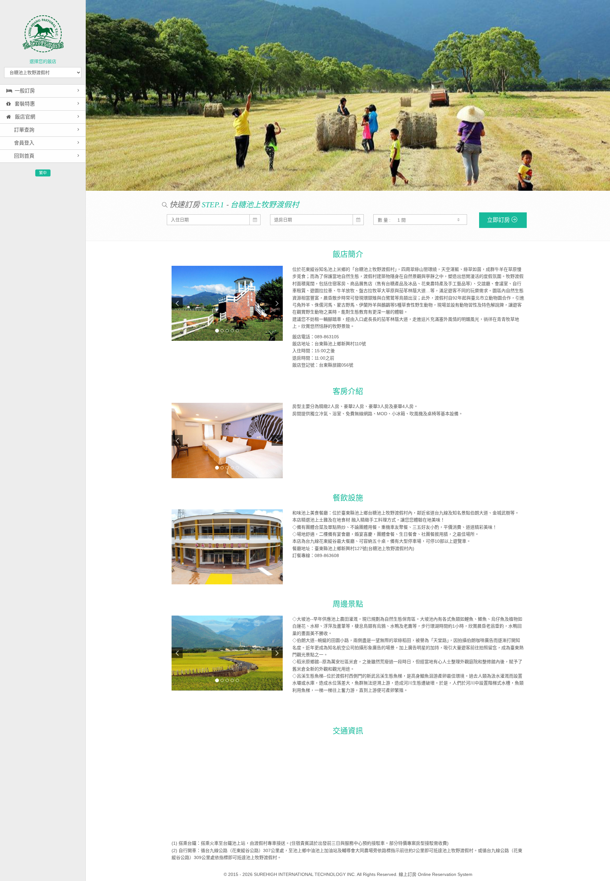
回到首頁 (23, 156)
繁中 (43, 173)
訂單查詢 (23, 130)
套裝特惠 (24, 104)
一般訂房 (25, 90)
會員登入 (23, 143)
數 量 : (384, 220)
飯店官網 (24, 117)
